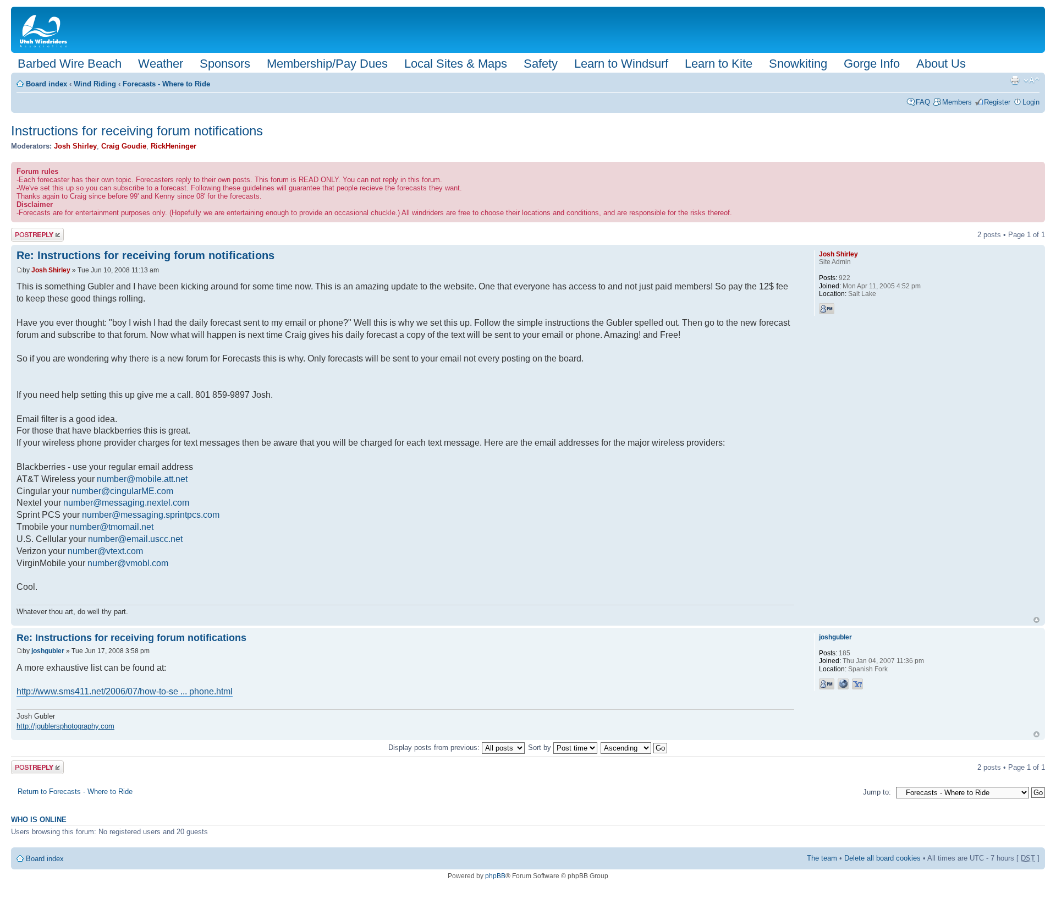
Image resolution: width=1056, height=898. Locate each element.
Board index (46, 84)
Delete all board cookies (882, 858)
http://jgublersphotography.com (65, 726)
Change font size (1032, 80)
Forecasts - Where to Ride (166, 84)
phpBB (495, 876)
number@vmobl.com (127, 563)
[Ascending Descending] (634, 747)
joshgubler (47, 651)
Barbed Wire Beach (70, 63)
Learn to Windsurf (621, 63)
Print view (1015, 80)
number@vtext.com (105, 551)
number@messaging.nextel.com (126, 502)
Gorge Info (872, 63)
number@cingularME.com (122, 491)
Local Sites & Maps (455, 63)
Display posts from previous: (435, 747)
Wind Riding (95, 84)
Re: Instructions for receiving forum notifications (145, 255)
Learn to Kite (718, 63)
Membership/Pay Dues (327, 63)
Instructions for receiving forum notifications (137, 130)
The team (822, 858)
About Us (941, 63)
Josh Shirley (75, 146)
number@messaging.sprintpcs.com (150, 514)
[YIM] (857, 683)
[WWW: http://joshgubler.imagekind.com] (843, 683)
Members (957, 102)
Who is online (39, 820)
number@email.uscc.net (135, 539)
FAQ (923, 102)
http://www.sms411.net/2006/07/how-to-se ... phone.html (124, 691)
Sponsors (225, 63)
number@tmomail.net (111, 527)
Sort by (540, 747)
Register (997, 102)
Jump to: (877, 792)
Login (1031, 102)
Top (1036, 620)
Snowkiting (798, 63)
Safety (541, 63)
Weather (160, 63)
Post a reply (30, 232)
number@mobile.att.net (142, 479)
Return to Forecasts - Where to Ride (75, 791)
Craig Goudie (123, 146)
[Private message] (826, 308)
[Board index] (46, 29)
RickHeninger (173, 146)
